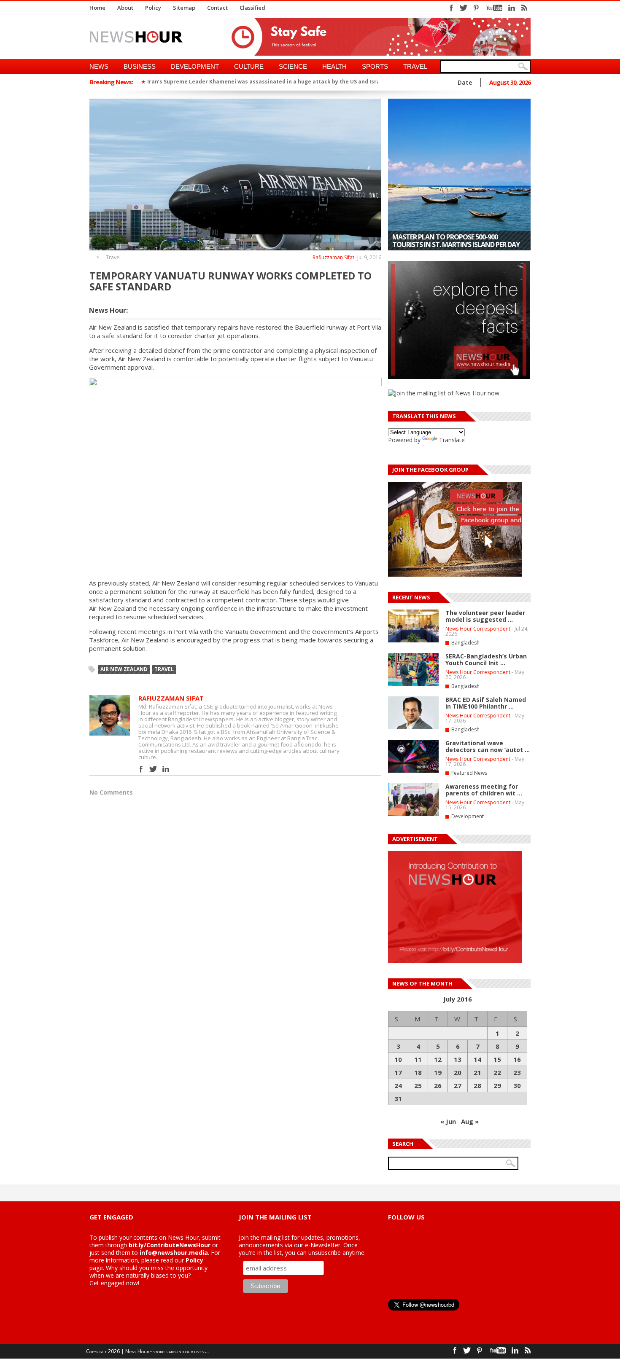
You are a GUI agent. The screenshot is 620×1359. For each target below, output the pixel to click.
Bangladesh (465, 642)
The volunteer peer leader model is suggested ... (485, 616)
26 (438, 1085)
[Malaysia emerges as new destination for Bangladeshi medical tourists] (459, 174)
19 (438, 1072)
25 (418, 1085)
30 (517, 1085)
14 (477, 1059)
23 (517, 1072)
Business (140, 66)
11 (418, 1059)
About (125, 7)
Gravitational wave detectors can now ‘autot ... (487, 746)
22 (497, 1072)
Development (195, 66)
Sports (375, 66)
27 (457, 1085)
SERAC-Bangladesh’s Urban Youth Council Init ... (486, 659)
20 (457, 1072)
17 (398, 1072)
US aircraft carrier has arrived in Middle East (207, 81)
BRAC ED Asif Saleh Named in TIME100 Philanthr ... (485, 703)
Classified (252, 7)
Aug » (470, 1121)
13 (457, 1059)
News (98, 66)
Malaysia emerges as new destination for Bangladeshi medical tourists (455, 240)
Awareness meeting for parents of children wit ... (483, 789)
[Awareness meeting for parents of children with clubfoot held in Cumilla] (413, 814)
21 (477, 1072)
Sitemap (184, 7)
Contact (217, 7)
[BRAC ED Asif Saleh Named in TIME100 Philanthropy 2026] (413, 728)
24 (398, 1085)
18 (418, 1072)
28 (477, 1085)
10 (398, 1059)
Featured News (469, 772)
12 (438, 1059)
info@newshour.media (174, 1253)
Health (334, 66)
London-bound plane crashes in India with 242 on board (350, 81)
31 (398, 1098)
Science (293, 66)
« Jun (448, 1121)
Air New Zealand (124, 669)
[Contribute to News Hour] (455, 960)
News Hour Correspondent (477, 628)
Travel (415, 66)
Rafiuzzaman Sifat (333, 257)
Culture (249, 66)
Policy (153, 7)
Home (97, 7)
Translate (452, 440)
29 (497, 1085)
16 (517, 1059)
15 (497, 1059)
